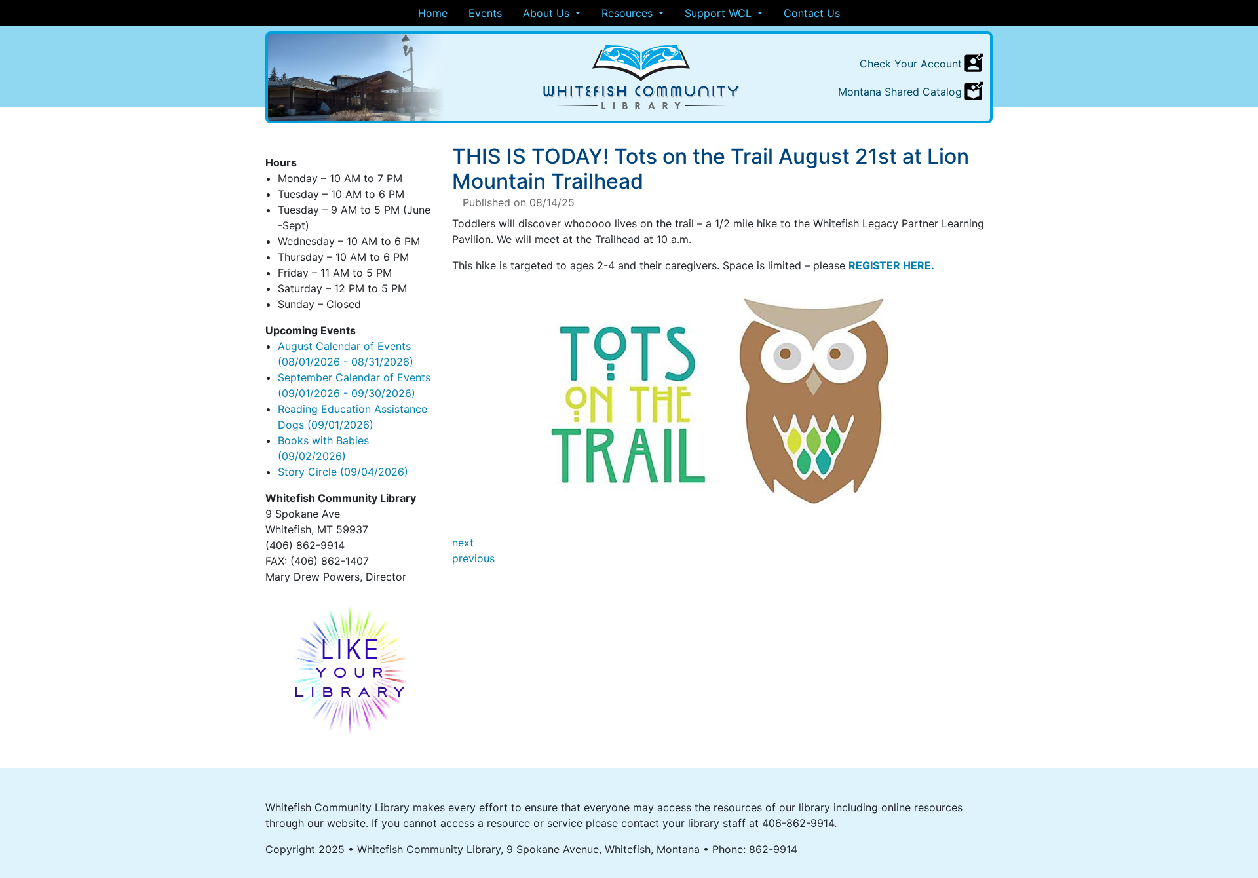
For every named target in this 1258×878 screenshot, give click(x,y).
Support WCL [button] (720, 13)
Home (433, 13)
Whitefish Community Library (641, 77)
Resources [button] (628, 13)
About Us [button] (548, 13)
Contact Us (812, 13)
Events (485, 13)
